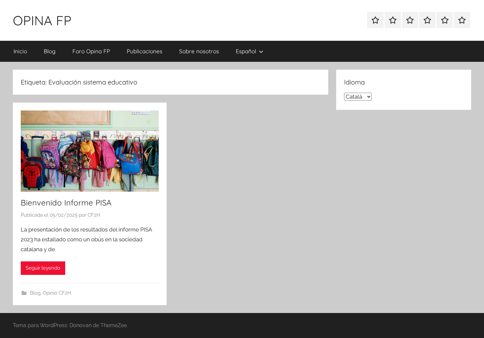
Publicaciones (144, 51)
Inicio (20, 51)
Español (246, 51)
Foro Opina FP (91, 51)
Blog (50, 51)
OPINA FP (42, 20)
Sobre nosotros (199, 51)
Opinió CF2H (57, 293)
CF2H (94, 215)
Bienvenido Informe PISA (66, 202)
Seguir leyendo (43, 268)
